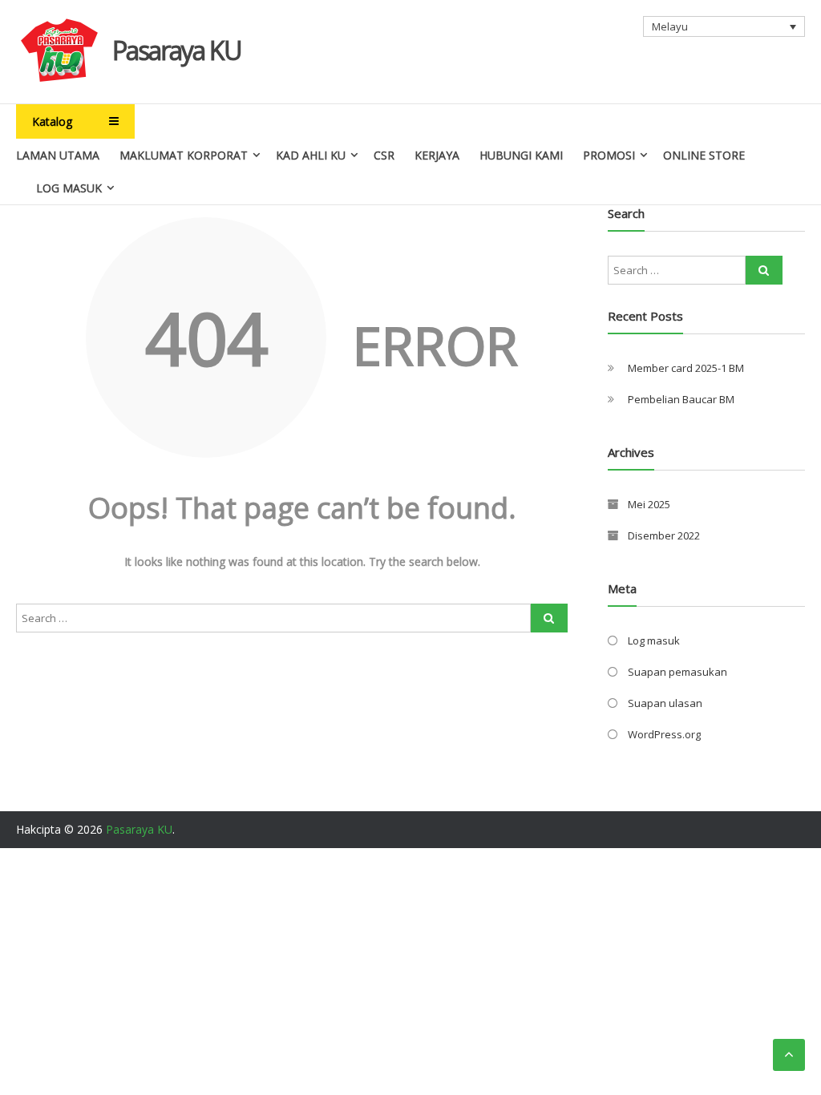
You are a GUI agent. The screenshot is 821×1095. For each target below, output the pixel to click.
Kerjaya (437, 155)
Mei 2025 (649, 504)
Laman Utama (57, 155)
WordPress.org (664, 734)
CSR (384, 155)
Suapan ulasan (665, 703)
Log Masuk (69, 188)
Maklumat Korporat (183, 155)
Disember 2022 (664, 535)
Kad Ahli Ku (311, 155)
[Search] (549, 618)
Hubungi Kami (521, 155)
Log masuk (654, 640)
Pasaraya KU (176, 50)
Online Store (704, 155)
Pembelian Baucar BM (681, 399)
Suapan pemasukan (677, 672)
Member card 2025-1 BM (686, 368)
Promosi (609, 155)
